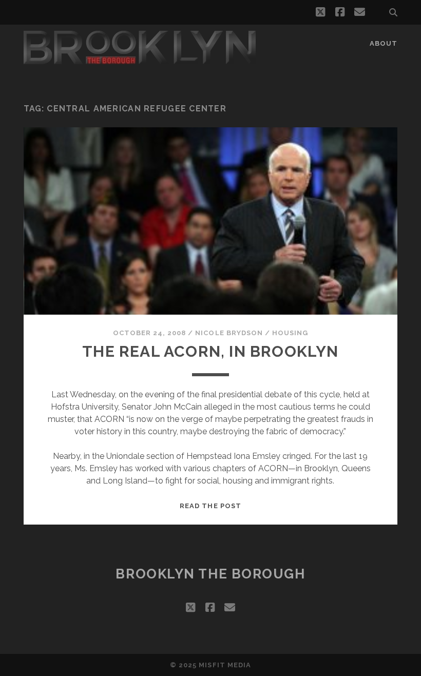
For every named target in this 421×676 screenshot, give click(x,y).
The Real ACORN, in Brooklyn (210, 351)
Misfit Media (225, 665)
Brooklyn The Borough (210, 574)
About (383, 43)
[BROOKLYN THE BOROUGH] (140, 59)
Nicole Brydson (229, 333)
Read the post (210, 506)
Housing (290, 333)
